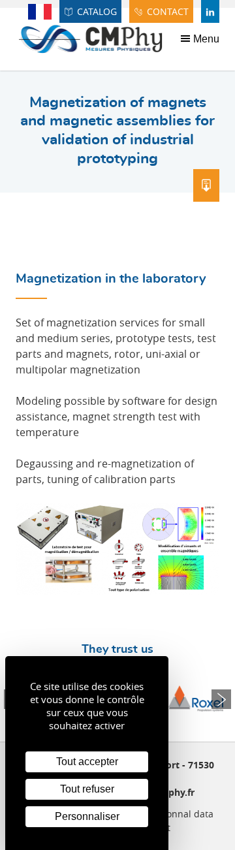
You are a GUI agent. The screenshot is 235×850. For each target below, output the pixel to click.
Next (221, 699)
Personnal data (180, 814)
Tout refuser (87, 789)
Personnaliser (87, 816)
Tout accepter (87, 761)
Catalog (97, 11)
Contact (168, 11)
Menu (205, 38)
